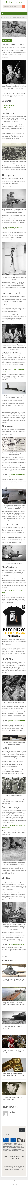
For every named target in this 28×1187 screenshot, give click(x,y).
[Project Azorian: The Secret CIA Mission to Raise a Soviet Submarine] (14, 994)
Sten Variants (7, 107)
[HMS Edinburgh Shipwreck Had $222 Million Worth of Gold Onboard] (14, 1065)
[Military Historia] (14, 1141)
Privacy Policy (13, 1184)
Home (2, 17)
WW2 (9, 40)
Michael (4, 47)
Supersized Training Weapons (16, 944)
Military (7, 17)
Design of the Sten (9, 105)
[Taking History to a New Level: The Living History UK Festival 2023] (14, 1041)
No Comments (23, 47)
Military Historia (14, 2)
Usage (5, 109)
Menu (3, 13)
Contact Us (21, 1184)
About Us (6, 1184)
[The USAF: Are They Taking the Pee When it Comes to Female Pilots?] (14, 970)
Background (7, 104)
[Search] (22, 1130)
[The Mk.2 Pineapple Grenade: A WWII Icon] (14, 1017)
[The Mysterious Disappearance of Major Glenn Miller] (14, 1088)
